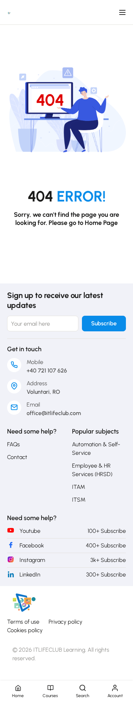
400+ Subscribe (106, 545)
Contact (17, 457)
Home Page (101, 223)
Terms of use (23, 621)
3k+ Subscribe (108, 560)
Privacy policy (65, 621)
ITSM (78, 499)
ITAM (78, 487)
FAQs (13, 444)
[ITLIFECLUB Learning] (23, 602)
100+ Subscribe (107, 531)
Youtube (30, 531)
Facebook (32, 545)
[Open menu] (123, 12)
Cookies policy (25, 630)
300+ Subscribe (106, 574)
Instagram (32, 560)
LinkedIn (30, 574)
